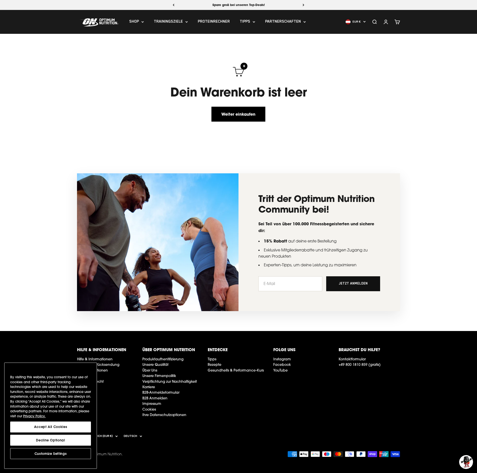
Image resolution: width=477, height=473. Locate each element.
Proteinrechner (214, 22)
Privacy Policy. (34, 416)
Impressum (151, 403)
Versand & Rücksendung (98, 364)
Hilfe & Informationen (95, 359)
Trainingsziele (168, 22)
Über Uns (149, 370)
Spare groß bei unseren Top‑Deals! (238, 5)
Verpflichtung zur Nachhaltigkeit (169, 381)
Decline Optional (50, 440)
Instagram (282, 359)
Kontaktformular (352, 359)
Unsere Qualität (155, 364)
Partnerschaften (283, 22)
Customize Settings (51, 453)
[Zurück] (173, 4)
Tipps (245, 22)
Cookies (149, 409)
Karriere (148, 387)
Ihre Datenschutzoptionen (164, 415)
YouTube (280, 370)
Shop (134, 22)
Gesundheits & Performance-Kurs (236, 370)
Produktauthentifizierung (163, 359)
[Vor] (303, 4)
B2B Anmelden (154, 398)
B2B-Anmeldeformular (160, 392)
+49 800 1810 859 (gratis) (360, 364)
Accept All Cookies (50, 427)
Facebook (282, 364)
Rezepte (214, 364)
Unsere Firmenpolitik (159, 376)
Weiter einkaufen (238, 114)
